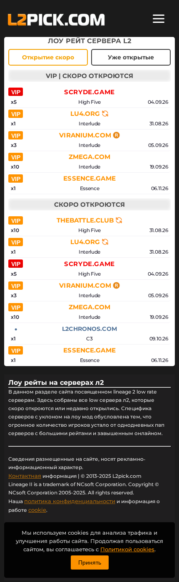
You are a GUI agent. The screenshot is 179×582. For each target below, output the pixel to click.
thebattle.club (85, 220)
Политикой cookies (127, 549)
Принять (89, 562)
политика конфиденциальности (69, 501)
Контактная (24, 475)
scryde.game (89, 92)
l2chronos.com (89, 328)
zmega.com (89, 157)
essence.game (89, 178)
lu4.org (85, 113)
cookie (37, 509)
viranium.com (85, 135)
